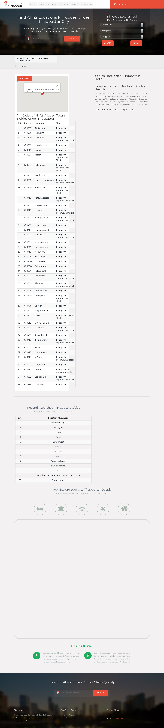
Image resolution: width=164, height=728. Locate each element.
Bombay (58, 451)
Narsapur (58, 432)
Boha (58, 437)
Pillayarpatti (40, 271)
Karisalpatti (40, 187)
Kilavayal (39, 210)
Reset (136, 43)
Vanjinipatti (40, 365)
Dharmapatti (41, 138)
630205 (27, 133)
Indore (58, 447)
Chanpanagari (58, 480)
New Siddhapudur (58, 466)
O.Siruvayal (40, 261)
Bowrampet (58, 442)
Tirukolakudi (41, 335)
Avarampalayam (58, 461)
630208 (28, 261)
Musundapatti (42, 242)
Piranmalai (40, 276)
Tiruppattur (61, 128)
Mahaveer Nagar (58, 423)
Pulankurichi (41, 291)
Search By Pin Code (49, 4)
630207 (28, 128)
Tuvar (38, 347)
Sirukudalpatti (42, 323)
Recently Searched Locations (77, 4)
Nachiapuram (41, 247)
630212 (27, 150)
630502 (27, 180)
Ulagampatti (41, 352)
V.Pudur (39, 357)
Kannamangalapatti (44, 180)
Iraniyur (38, 150)
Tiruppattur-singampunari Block (62, 157)
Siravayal (39, 315)
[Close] (57, 86)
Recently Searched (68, 718)
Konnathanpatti (42, 225)
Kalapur (39, 155)
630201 (27, 365)
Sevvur (38, 306)
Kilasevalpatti (41, 205)
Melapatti (39, 235)
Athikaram (40, 128)
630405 (27, 225)
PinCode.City (118, 718)
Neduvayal (40, 252)
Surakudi (39, 328)
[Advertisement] (104, 61)
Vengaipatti (40, 377)
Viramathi (39, 384)
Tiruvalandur (41, 340)
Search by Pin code (68, 715)
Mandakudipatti (42, 230)
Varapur (39, 369)
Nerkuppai (40, 257)
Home (33, 4)
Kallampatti (40, 165)
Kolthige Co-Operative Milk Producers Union (58, 475)
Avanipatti (39, 133)
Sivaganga (43, 58)
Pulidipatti (40, 295)
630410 (27, 198)
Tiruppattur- (62, 242)
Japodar (58, 470)
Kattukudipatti (42, 198)
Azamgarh (58, 427)
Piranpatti (39, 283)
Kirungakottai (41, 218)
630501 (27, 155)
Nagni (58, 456)
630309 (28, 138)
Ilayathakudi (41, 145)
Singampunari (41, 311)
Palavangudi (41, 266)
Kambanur (40, 175)
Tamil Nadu (31, 58)
